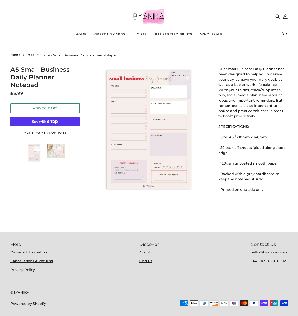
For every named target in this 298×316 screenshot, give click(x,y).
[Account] (285, 16)
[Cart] (285, 34)
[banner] (149, 16)
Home (15, 54)
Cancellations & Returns (31, 261)
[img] (277, 16)
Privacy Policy (22, 270)
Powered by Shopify (28, 304)
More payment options (45, 132)
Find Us (145, 261)
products (34, 54)
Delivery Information (28, 252)
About (144, 252)
